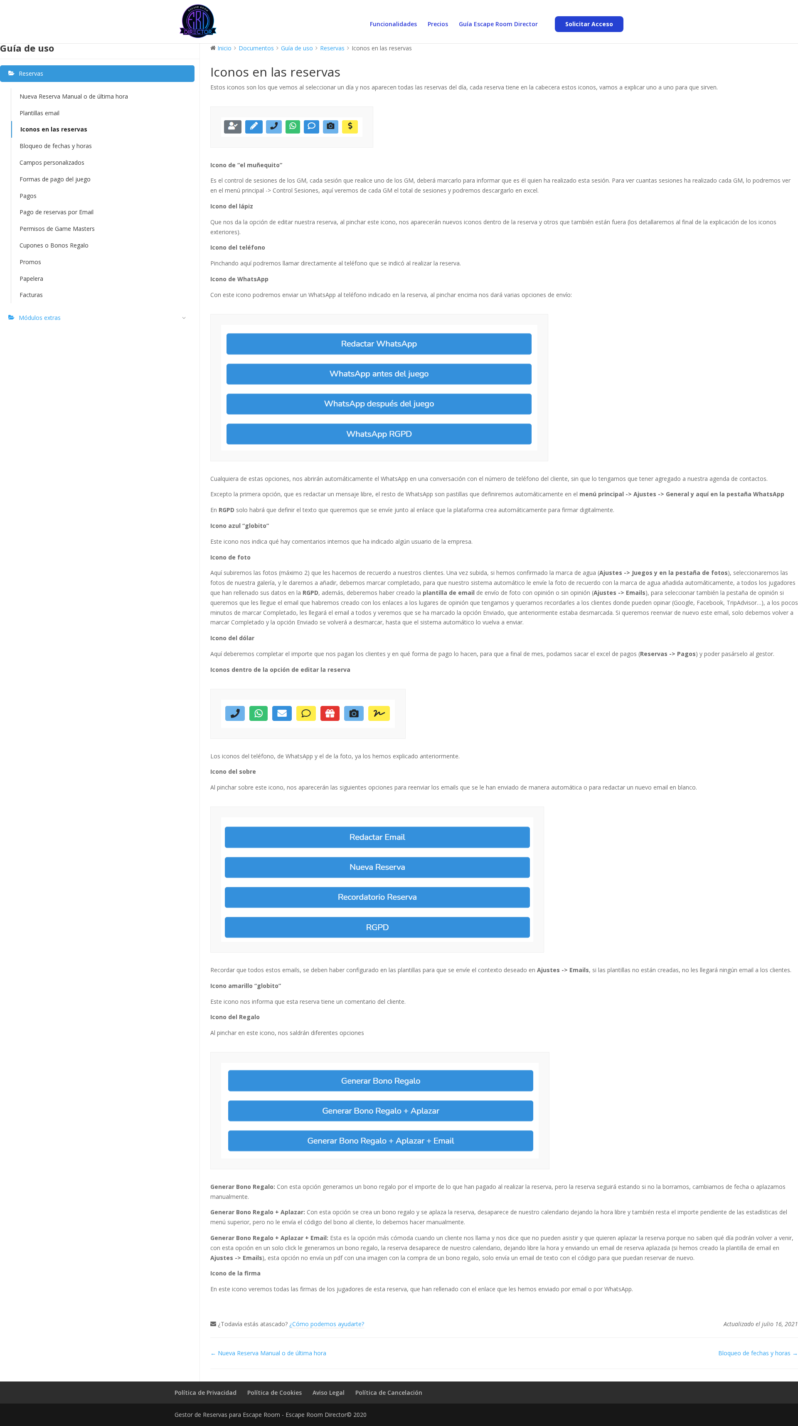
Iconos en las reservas (53, 129)
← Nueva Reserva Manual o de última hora (268, 1353)
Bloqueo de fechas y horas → (758, 1353)
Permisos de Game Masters (57, 229)
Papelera (31, 278)
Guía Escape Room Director (498, 24)
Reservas (31, 73)
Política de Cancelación (388, 1392)
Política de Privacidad (205, 1392)
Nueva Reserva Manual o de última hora (74, 96)
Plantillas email (39, 113)
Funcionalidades (393, 24)
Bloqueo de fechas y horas (56, 146)
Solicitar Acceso (589, 24)
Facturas (31, 295)
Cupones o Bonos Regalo (54, 245)
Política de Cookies (274, 1392)
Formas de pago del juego (55, 179)
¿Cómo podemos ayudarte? (326, 1324)
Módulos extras (40, 318)
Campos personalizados (52, 162)
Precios (438, 24)
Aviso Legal (329, 1392)
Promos (30, 262)
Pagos (28, 196)
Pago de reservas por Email (57, 212)
